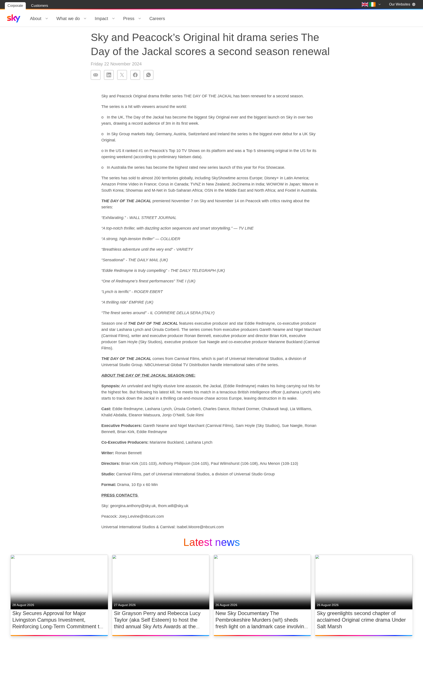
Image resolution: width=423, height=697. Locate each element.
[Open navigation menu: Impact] (113, 18)
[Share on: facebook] (135, 75)
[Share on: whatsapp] (148, 75)
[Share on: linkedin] (109, 75)
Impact (101, 18)
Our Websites (399, 4)
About (35, 18)
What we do (68, 18)
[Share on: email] (95, 75)
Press (128, 18)
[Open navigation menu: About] (46, 18)
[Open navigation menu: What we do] (85, 18)
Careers (157, 18)
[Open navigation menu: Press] (139, 18)
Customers (39, 5)
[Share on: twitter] (122, 75)
